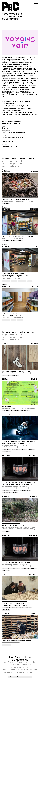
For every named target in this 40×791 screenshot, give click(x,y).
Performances (25, 410)
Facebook (6, 146)
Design (13, 240)
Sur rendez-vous (25, 490)
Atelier (21, 607)
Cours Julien (15, 568)
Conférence (6, 281)
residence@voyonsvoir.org (12, 137)
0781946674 (20, 132)
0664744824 (7, 132)
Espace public (15, 410)
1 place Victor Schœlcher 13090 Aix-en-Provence (11, 122)
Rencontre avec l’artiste (19, 449)
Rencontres (22, 281)
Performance (6, 449)
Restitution (6, 375)
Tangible (19, 240)
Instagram (14, 146)
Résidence (15, 375)
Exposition (6, 203)
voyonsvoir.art (7, 142)
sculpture (6, 570)
